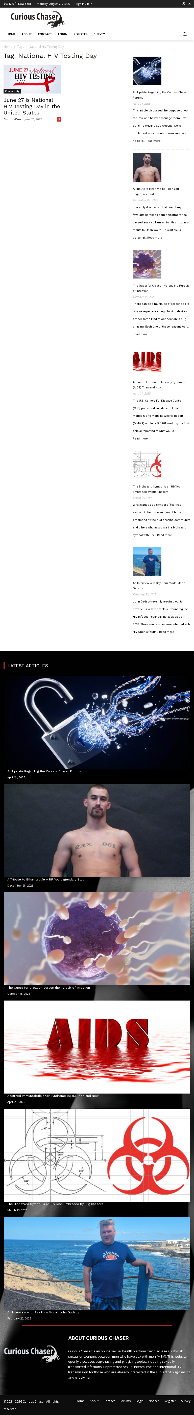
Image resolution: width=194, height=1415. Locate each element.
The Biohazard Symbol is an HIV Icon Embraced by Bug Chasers (157, 489)
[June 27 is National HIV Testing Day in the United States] (32, 79)
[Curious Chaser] (38, 19)
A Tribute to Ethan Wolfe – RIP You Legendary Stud (156, 191)
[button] (184, 34)
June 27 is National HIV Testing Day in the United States (32, 106)
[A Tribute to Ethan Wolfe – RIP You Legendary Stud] (147, 168)
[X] (184, 4)
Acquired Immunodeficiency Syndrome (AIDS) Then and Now (159, 385)
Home (8, 46)
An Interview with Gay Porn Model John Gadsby (159, 586)
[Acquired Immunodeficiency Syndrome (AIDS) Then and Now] (147, 361)
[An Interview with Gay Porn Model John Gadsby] (147, 562)
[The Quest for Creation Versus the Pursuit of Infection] (147, 265)
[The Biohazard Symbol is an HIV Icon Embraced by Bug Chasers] (147, 466)
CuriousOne (12, 119)
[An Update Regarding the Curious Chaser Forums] (147, 72)
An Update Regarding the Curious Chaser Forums (160, 95)
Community (12, 91)
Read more (153, 141)
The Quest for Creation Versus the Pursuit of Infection (161, 288)
